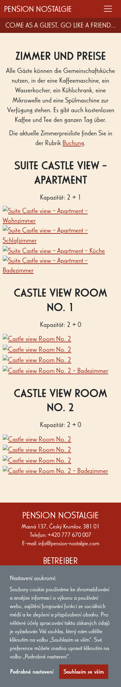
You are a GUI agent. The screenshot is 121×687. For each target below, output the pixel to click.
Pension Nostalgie (38, 9)
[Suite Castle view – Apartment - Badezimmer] (60, 264)
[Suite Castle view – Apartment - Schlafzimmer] (60, 234)
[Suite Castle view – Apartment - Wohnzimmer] (60, 214)
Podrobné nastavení (31, 671)
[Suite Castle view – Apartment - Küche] (54, 250)
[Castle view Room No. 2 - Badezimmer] (55, 369)
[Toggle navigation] (108, 8)
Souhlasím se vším (84, 671)
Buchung (73, 142)
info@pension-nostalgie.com (68, 543)
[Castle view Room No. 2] (37, 338)
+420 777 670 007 (69, 535)
